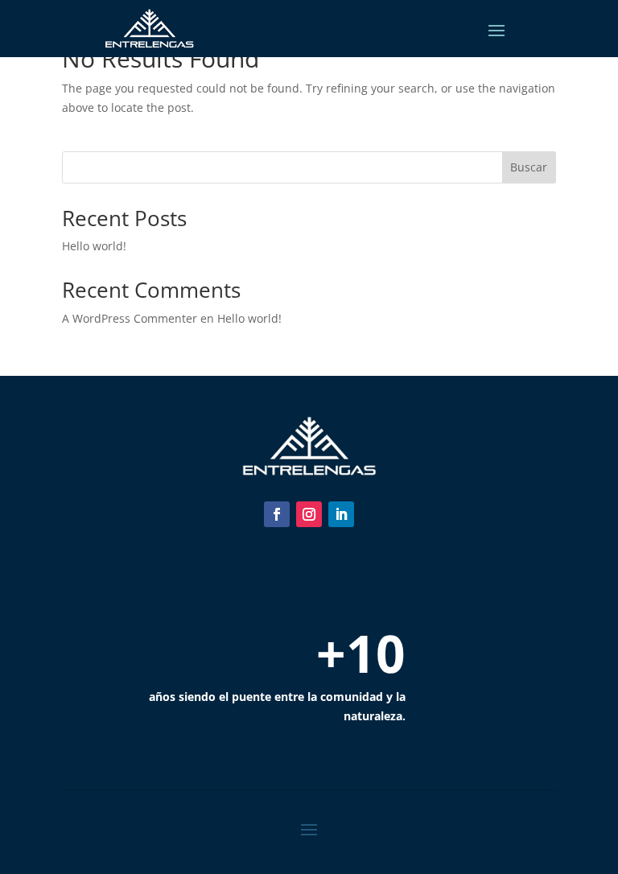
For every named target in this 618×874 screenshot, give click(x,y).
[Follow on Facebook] (277, 514)
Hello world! (94, 246)
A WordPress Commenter (129, 318)
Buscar (528, 167)
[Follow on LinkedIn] (341, 514)
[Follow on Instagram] (309, 514)
